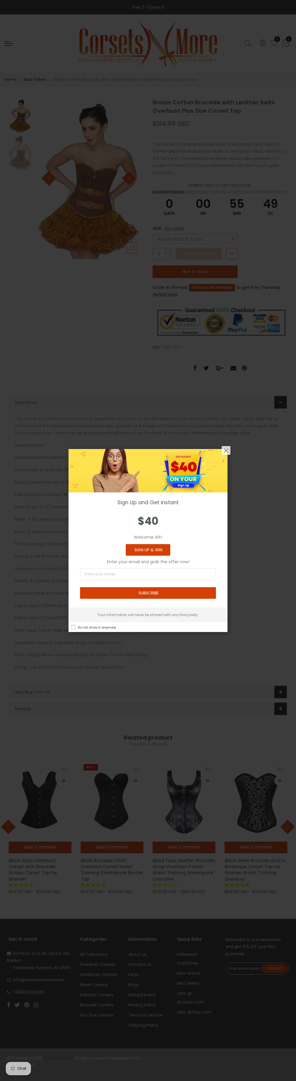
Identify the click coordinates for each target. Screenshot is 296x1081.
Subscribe (148, 593)
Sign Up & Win (148, 550)
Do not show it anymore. (97, 627)
